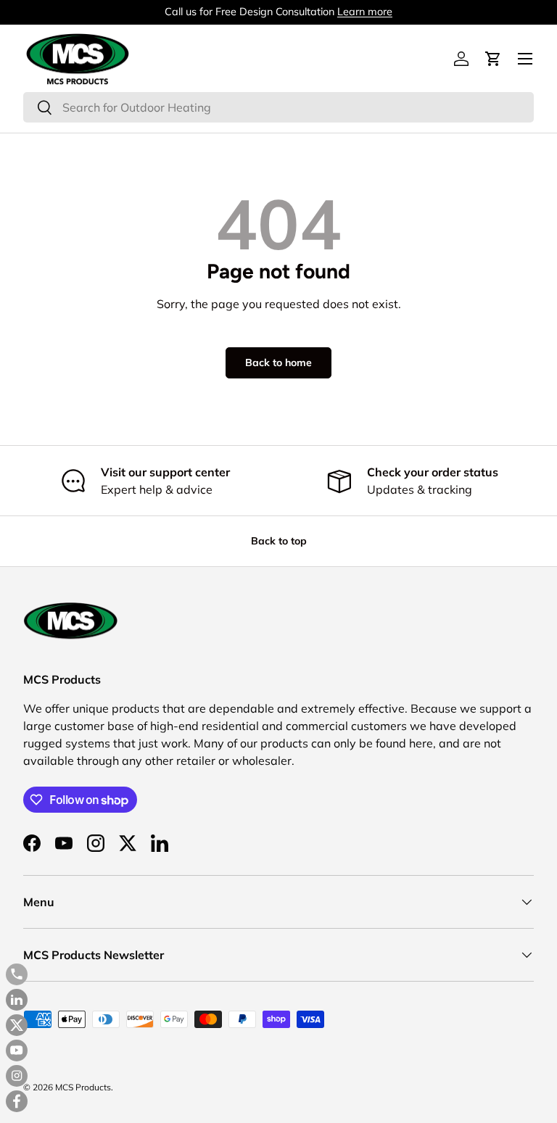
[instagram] (17, 1076)
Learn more (364, 11)
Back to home (278, 362)
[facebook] (17, 1101)
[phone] (17, 974)
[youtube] (17, 1050)
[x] (17, 1025)
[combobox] (278, 107)
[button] (493, 59)
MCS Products (83, 1087)
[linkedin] (17, 1000)
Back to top (279, 540)
